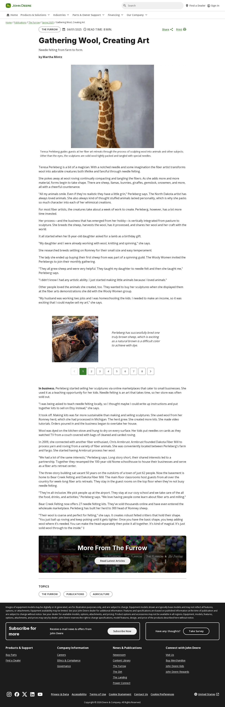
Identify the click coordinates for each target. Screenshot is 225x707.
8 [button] (142, 371)
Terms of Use (97, 694)
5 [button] (116, 371)
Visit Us (170, 654)
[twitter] (24, 694)
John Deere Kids (175, 666)
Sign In (215, 5)
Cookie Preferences (162, 694)
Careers (61, 654)
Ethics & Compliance (69, 660)
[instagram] (9, 694)
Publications (20, 22)
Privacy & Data (60, 694)
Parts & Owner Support (87, 15)
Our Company (135, 15)
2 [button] (91, 371)
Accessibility (79, 694)
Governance (64, 666)
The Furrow (34, 22)
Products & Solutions (33, 15)
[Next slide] (150, 371)
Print (179, 29)
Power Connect (121, 683)
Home (14, 15)
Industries (59, 15)
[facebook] (16, 694)
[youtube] (40, 694)
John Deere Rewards (177, 671)
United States (206, 694)
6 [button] (125, 371)
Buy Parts (11, 654)
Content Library (121, 660)
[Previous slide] (74, 371)
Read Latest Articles (112, 560)
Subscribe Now (122, 631)
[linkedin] (32, 694)
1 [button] (83, 371)
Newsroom (119, 654)
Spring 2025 (48, 22)
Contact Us (141, 694)
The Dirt (117, 671)
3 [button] (100, 371)
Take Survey (196, 631)
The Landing (120, 677)
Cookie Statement (120, 694)
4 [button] (108, 371)
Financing (114, 15)
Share (165, 29)
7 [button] (133, 371)
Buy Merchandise (175, 660)
